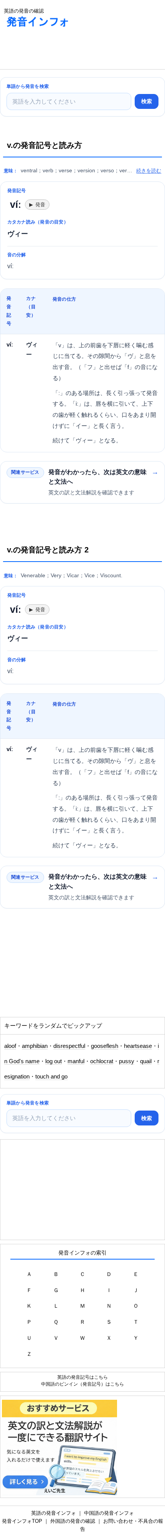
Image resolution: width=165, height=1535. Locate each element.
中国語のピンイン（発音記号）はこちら (82, 1383)
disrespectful (69, 1046)
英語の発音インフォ (53, 1513)
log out (53, 1061)
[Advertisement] (61, 50)
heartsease (138, 1046)
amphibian (35, 1046)
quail (146, 1061)
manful (76, 1061)
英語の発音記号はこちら (82, 1377)
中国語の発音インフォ (109, 1513)
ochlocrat (101, 1061)
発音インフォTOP (22, 1521)
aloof (10, 1046)
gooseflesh (104, 1046)
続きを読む (148, 170)
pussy (126, 1061)
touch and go (51, 1077)
